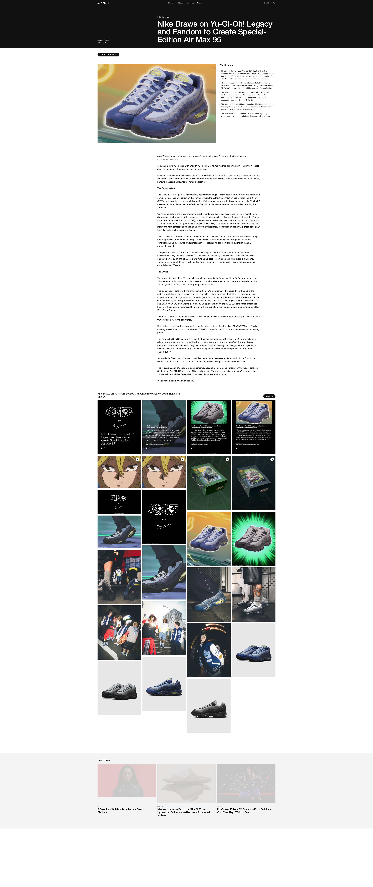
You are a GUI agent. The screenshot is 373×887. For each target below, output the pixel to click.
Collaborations (164, 17)
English (266, 3)
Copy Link (101, 42)
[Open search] (274, 3)
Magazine (171, 3)
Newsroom (201, 3)
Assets (268, 396)
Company (190, 3)
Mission (181, 3)
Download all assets (107, 54)
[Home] (103, 3)
